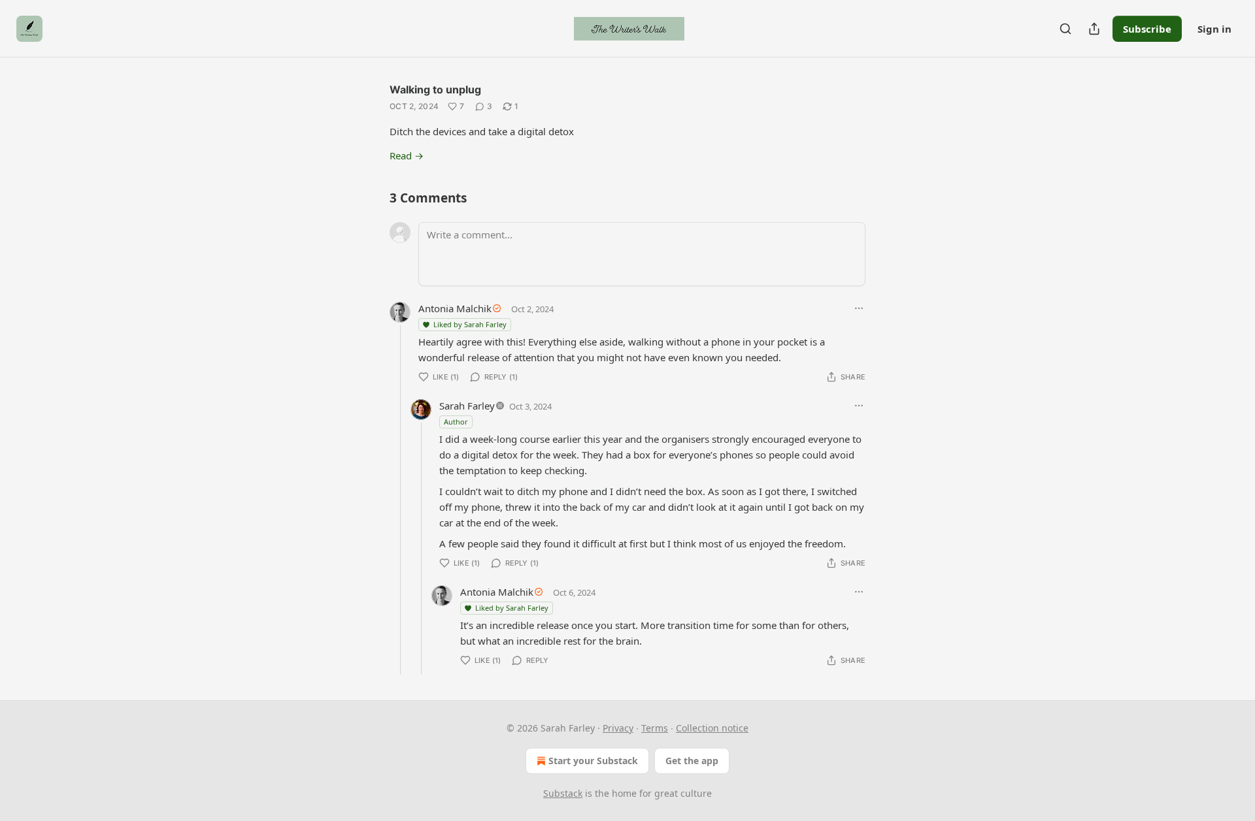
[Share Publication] (1094, 29)
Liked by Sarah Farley (470, 324)
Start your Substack (593, 760)
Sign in (1214, 28)
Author (456, 422)
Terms (654, 728)
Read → (407, 155)
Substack (562, 793)
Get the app (691, 760)
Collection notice (712, 728)
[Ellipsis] (858, 308)
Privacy (618, 728)
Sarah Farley (467, 405)
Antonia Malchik (455, 308)
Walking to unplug (435, 89)
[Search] (1065, 29)
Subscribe (1147, 28)
